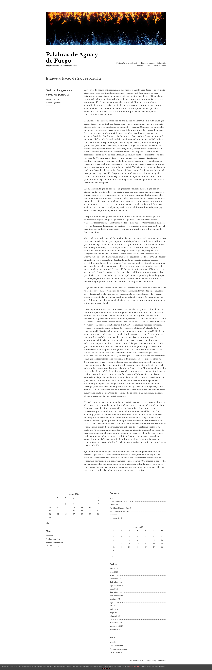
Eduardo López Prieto (53, 103)
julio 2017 (113, 606)
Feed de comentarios (54, 543)
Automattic (162, 660)
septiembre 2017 (116, 603)
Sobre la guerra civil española (59, 92)
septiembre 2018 (116, 586)
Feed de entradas (53, 539)
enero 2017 (114, 619)
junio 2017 (114, 609)
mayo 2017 (114, 613)
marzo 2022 (115, 575)
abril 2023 (114, 572)
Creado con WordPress (135, 660)
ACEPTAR (106, 668)
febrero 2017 (115, 616)
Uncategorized (116, 518)
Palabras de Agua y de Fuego (72, 57)
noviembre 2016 (116, 626)
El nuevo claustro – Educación (153, 63)
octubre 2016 (115, 630)
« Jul (47, 523)
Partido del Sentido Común (121, 508)
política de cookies (134, 666)
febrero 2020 (115, 579)
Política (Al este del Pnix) (126, 63)
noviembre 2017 (116, 596)
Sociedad (139, 66)
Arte (148, 66)
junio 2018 (114, 589)
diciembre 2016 (116, 623)
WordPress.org (52, 546)
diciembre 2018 (116, 582)
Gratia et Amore (159, 66)
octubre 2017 (115, 599)
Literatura (114, 505)
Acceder (49, 536)
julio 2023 (114, 569)
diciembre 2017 (116, 592)
